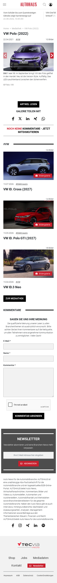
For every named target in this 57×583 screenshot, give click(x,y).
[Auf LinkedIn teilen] (27, 118)
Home (6, 28)
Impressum (8, 576)
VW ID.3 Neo (12, 287)
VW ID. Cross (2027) (17, 189)
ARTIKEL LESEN (28, 104)
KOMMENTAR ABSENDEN (28, 416)
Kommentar (8, 365)
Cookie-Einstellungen (45, 576)
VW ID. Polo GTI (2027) (19, 238)
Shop (11, 558)
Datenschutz (28, 576)
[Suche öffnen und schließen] (44, 4)
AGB (18, 576)
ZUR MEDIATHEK (15, 298)
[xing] (28, 525)
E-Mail (6, 341)
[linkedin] (35, 525)
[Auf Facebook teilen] (13, 118)
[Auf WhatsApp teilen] (43, 118)
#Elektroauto (22, 184)
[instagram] (20, 525)
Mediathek (16, 28)
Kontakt (16, 565)
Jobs (24, 558)
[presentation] (5, 55)
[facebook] (13, 525)
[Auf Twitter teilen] (20, 118)
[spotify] (43, 525)
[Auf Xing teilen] (35, 118)
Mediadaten (41, 558)
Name (6, 353)
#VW (18, 39)
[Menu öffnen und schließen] (5, 4)
